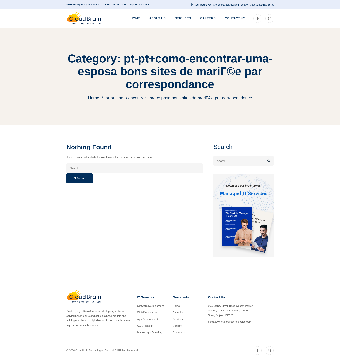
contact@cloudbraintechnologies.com (229, 321)
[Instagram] (269, 18)
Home (93, 97)
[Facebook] (257, 18)
